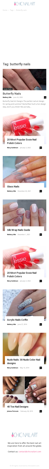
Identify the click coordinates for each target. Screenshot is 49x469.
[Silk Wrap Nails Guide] (24, 215)
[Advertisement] (24, 37)
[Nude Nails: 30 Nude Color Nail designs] (24, 348)
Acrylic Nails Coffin (17, 319)
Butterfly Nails (12, 93)
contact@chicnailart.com (30, 451)
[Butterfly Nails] (24, 79)
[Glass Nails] (24, 172)
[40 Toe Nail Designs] (24, 392)
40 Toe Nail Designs (17, 406)
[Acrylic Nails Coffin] (24, 305)
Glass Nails (13, 186)
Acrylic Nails (8, 89)
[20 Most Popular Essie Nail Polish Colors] (24, 128)
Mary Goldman (12, 148)
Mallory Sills (7, 97)
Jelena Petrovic (13, 411)
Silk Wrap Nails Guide (18, 230)
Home (5, 10)
